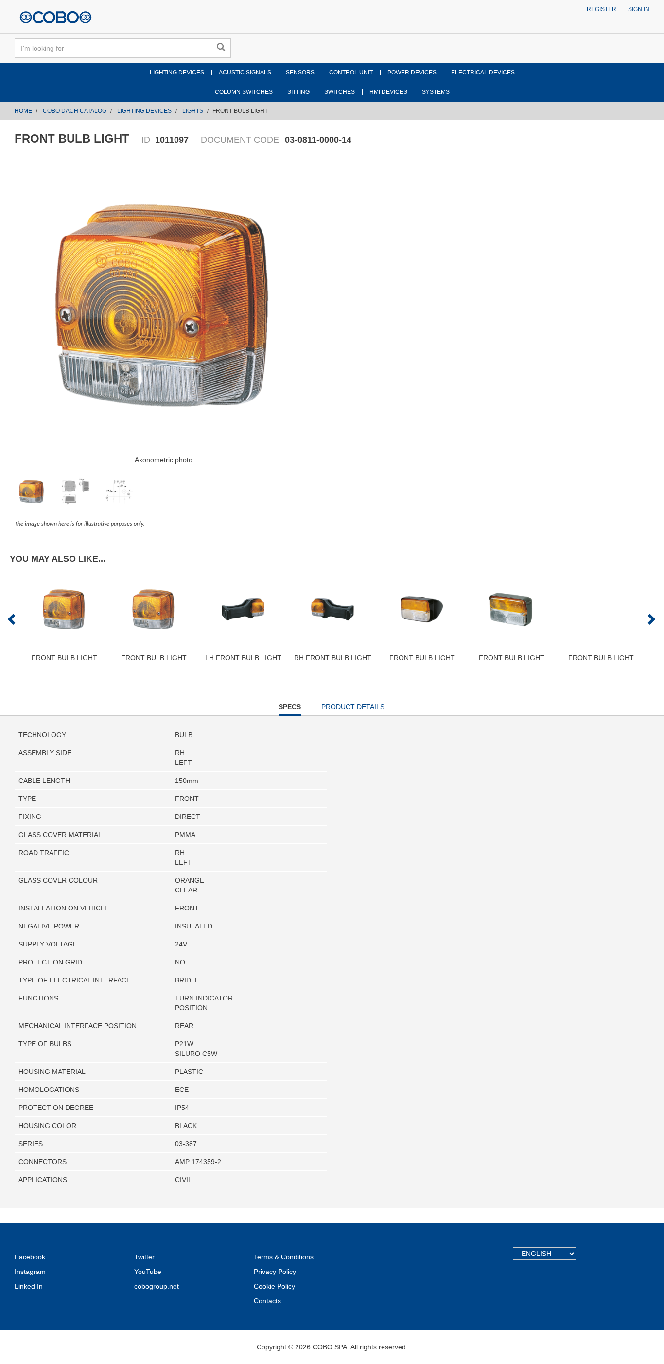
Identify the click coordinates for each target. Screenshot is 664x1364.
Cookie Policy (274, 1286)
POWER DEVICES (412, 72)
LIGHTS (192, 111)
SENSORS (300, 72)
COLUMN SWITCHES (244, 92)
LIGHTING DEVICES (177, 72)
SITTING (298, 92)
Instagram (30, 1271)
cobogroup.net (156, 1286)
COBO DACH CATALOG (74, 111)
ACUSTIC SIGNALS (245, 72)
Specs (290, 709)
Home (23, 111)
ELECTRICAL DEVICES (483, 72)
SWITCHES (339, 92)
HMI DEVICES (388, 92)
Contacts (267, 1301)
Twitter (144, 1257)
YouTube (147, 1271)
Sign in (638, 9)
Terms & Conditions (284, 1257)
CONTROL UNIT (351, 72)
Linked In (29, 1286)
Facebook (30, 1257)
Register (601, 9)
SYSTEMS (436, 92)
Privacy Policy (275, 1271)
